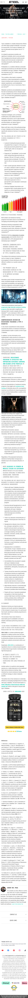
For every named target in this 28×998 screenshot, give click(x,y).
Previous (19, 34)
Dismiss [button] (24, 997)
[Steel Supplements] (14, 2)
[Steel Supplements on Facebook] (8, 951)
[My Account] (23, 2)
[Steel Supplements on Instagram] (20, 951)
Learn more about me (17, 904)
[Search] (4, 2)
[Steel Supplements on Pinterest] (14, 951)
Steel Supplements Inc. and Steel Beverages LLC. (15, 955)
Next (24, 34)
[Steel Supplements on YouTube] (2, 951)
